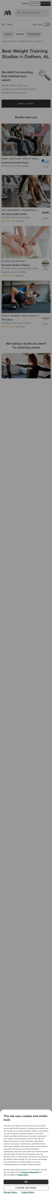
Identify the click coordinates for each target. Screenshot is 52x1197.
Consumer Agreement (29, 1172)
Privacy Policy (23, 1175)
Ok (26, 1182)
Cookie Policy (27, 1192)
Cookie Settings (26, 1188)
